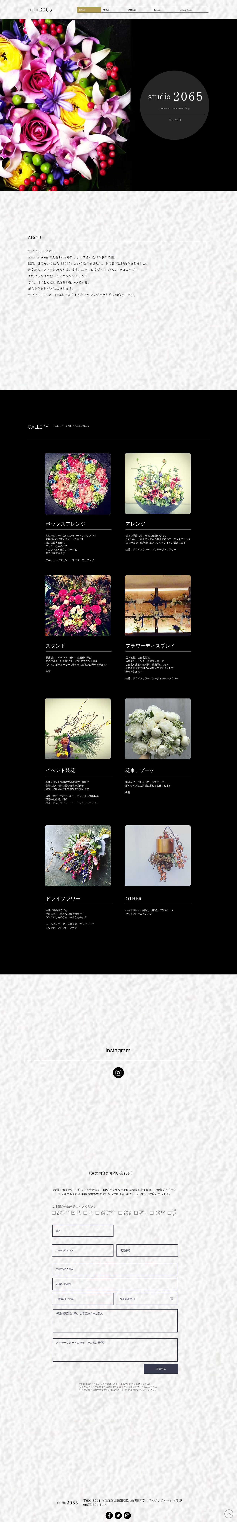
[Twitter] (118, 1497)
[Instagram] (118, 1072)
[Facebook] (109, 1497)
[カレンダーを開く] (171, 1280)
